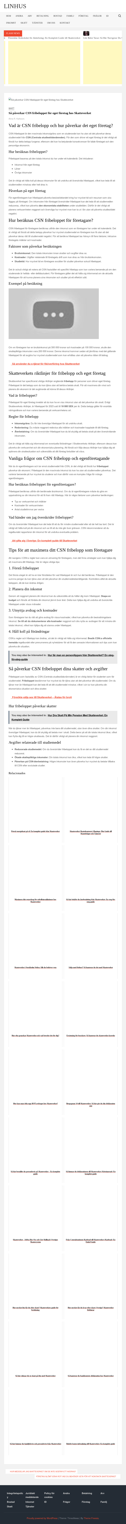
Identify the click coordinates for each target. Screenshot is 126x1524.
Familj (70, 16)
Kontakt (65, 23)
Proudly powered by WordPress (42, 1518)
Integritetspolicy (15, 1495)
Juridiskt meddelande (32, 1495)
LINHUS (15, 6)
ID (107, 16)
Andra (19, 16)
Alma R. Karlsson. (17, 118)
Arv (30, 16)
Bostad (57, 16)
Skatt (24, 23)
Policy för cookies (49, 1495)
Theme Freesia (91, 1518)
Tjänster (37, 23)
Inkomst (11, 23)
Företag (83, 16)
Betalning (43, 16)
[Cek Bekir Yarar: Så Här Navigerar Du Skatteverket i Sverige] (92, 33)
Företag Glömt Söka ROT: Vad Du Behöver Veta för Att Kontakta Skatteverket (76, 1476)
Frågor (97, 16)
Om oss (51, 23)
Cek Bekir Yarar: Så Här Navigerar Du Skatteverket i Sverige (92, 38)
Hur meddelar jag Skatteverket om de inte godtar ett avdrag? (43, 1471)
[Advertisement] (92, 62)
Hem (8, 16)
